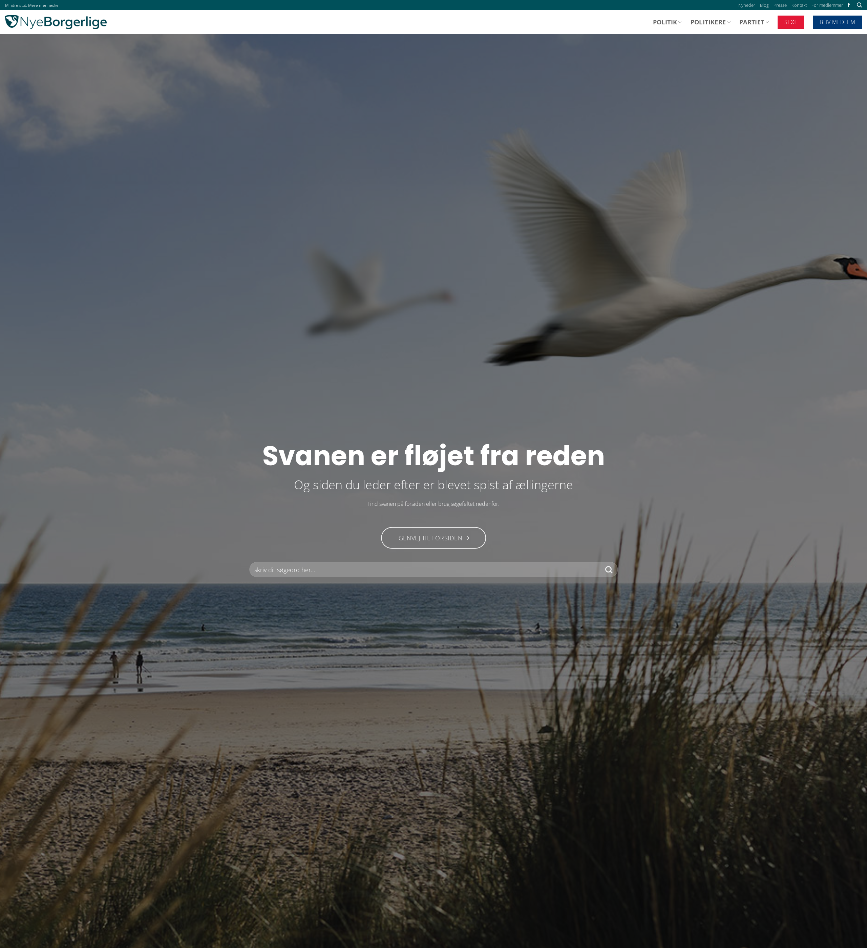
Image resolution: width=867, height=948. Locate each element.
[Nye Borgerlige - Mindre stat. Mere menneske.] (56, 22)
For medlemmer (827, 5)
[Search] (859, 5)
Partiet (751, 22)
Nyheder (746, 5)
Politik (665, 22)
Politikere (708, 22)
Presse (780, 5)
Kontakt (799, 5)
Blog (764, 5)
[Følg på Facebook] (849, 5)
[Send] (608, 569)
